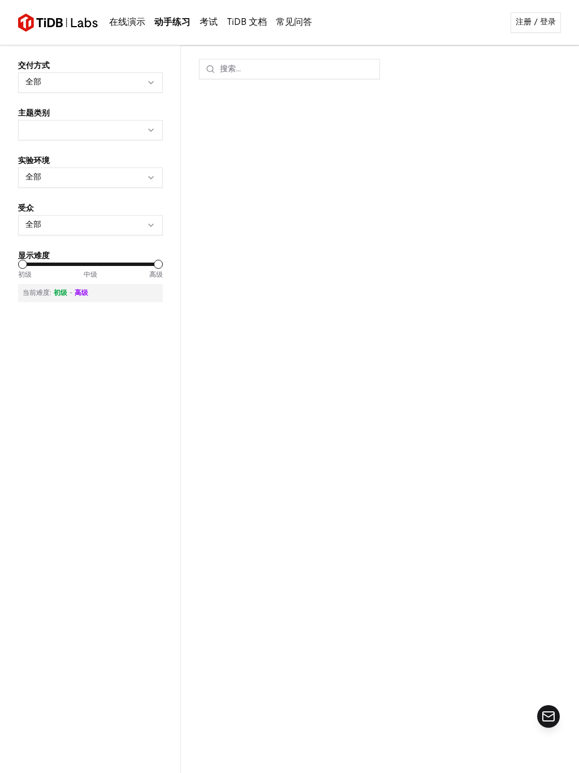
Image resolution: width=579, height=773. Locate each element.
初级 (25, 275)
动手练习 (172, 22)
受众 (26, 208)
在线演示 (127, 22)
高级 (156, 275)
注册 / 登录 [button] (536, 22)
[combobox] (90, 82)
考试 (209, 22)
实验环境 (34, 161)
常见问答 (294, 22)
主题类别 (34, 113)
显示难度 (34, 256)
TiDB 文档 (247, 22)
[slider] (22, 264)
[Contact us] (548, 716)
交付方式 (34, 66)
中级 (90, 275)
